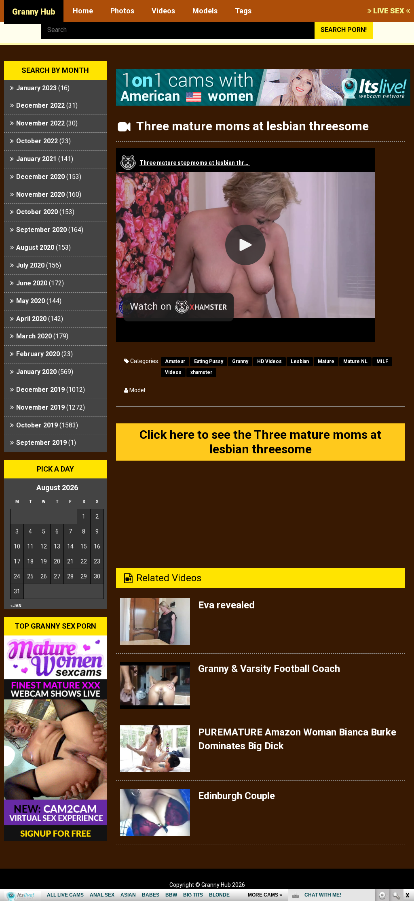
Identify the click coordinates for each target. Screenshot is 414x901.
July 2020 (30, 265)
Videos (163, 10)
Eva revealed (226, 605)
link (407, 774)
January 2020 (36, 372)
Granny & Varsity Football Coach (269, 668)
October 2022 (37, 141)
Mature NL (355, 361)
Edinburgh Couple (236, 795)
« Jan (16, 606)
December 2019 (40, 389)
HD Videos (269, 361)
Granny (240, 361)
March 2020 (34, 336)
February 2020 (38, 354)
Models (205, 10)
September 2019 (41, 442)
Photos (122, 10)
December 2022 (40, 105)
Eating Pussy (208, 361)
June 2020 (31, 283)
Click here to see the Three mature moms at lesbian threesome (260, 441)
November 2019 (40, 407)
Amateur (175, 361)
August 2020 (35, 247)
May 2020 (30, 301)
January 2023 (36, 88)
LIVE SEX (389, 10)
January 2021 (36, 159)
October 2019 (37, 425)
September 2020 (41, 230)
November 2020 (40, 194)
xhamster (201, 372)
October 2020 (37, 212)
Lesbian (300, 361)
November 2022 (40, 123)
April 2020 (31, 319)
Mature (326, 361)
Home (83, 10)
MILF (382, 361)
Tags (243, 10)
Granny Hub (33, 12)
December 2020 (40, 177)
